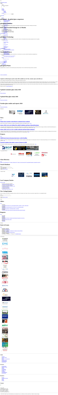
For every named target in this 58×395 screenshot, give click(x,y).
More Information (2, 33)
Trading (5, 62)
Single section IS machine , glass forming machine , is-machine (10, 208)
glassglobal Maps (4, 360)
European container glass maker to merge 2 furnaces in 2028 (13, 142)
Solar (38, 162)
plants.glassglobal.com (9, 86)
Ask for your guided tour (3, 74)
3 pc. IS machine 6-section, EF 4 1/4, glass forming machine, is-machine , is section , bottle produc (15, 205)
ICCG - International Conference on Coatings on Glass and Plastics (13, 230)
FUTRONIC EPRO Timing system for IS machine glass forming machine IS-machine (13, 210)
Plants (3, 57)
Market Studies (4, 64)
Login (3, 8)
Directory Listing (6, 42)
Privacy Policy (4, 373)
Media (3, 367)
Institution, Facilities (34, 162)
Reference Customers (6, 53)
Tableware (5, 28)
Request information (3, 93)
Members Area (6, 35)
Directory (3, 356)
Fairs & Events (6, 24)
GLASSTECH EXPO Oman (11, 232)
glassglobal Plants (4, 361)
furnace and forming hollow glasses (7, 219)
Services (3, 368)
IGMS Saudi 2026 (7, 229)
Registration (5, 47)
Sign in (1, 197)
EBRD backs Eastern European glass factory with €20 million (13, 138)
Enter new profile (2, 182)
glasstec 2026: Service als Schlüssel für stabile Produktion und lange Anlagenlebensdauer (19, 125)
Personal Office (4, 366)
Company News (6, 21)
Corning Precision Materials (6, 187)
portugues (5, 12)
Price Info (5, 38)
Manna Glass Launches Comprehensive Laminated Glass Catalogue (15, 121)
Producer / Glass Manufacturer (5, 162)
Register (3, 9)
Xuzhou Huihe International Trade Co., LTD (8, 184)
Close (1, 3)
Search (3, 13)
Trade (3, 359)
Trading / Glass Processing (22, 162)
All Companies (6, 33)
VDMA (3, 380)
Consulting (5, 61)
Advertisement (4, 369)
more (1, 119)
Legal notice (3, 371)
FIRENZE (3, 216)
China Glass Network (5, 378)
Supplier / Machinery (13, 162)
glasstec (3, 63)
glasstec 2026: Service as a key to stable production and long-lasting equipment (17, 129)
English (3, 10)
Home (3, 17)
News (3, 358)
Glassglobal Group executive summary (9, 49)
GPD (2, 379)
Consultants (28, 162)
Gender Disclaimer (4, 372)
